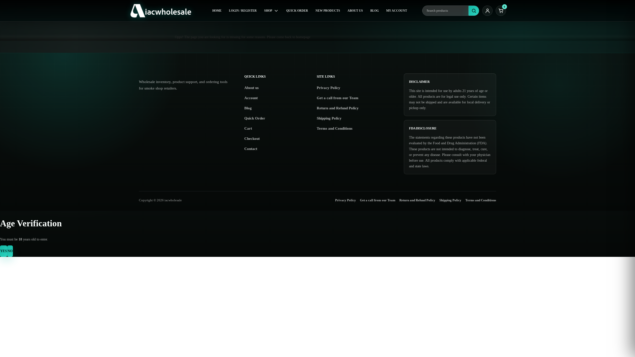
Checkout (252, 139)
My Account (396, 10)
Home (217, 10)
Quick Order (297, 10)
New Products (328, 10)
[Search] (474, 10)
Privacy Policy (328, 88)
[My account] (487, 10)
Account (251, 98)
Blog (374, 10)
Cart (248, 128)
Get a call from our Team (337, 98)
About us (251, 88)
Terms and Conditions (334, 128)
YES (3, 251)
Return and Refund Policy (338, 108)
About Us (355, 10)
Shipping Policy (329, 118)
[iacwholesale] (163, 11)
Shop (268, 10)
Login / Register (243, 10)
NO (10, 251)
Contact (250, 149)
